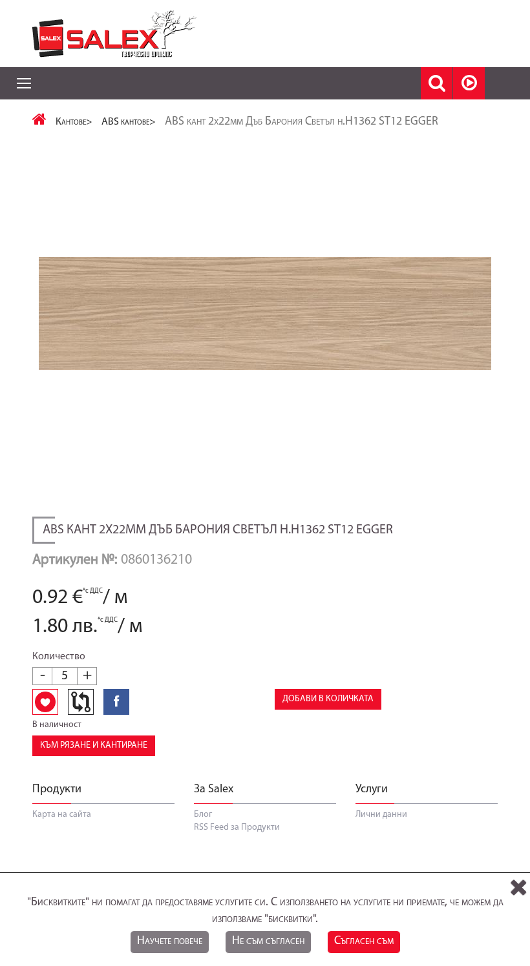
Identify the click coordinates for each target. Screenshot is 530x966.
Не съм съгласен (268, 941)
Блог (203, 814)
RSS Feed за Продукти (237, 827)
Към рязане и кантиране (93, 745)
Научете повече (169, 941)
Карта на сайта (61, 814)
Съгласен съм (364, 941)
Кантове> (74, 122)
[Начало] (39, 122)
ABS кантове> (128, 122)
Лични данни (381, 814)
